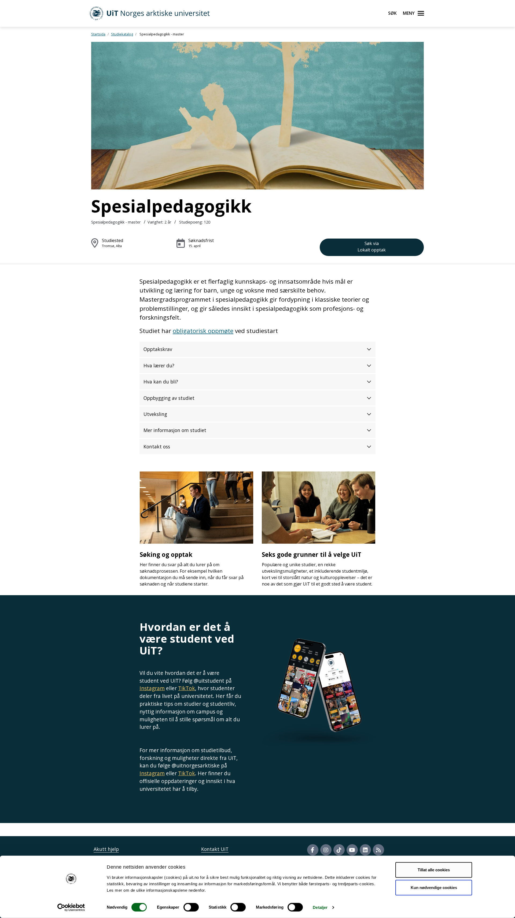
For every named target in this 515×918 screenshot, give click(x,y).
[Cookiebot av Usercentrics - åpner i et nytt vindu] (71, 908)
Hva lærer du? (159, 365)
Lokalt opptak (372, 246)
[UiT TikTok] (339, 849)
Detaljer (320, 907)
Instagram (152, 688)
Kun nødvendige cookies (434, 887)
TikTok (186, 688)
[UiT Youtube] (352, 849)
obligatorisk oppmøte (203, 331)
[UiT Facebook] (312, 849)
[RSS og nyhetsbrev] (378, 849)
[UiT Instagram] (326, 849)
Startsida (98, 34)
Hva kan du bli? (161, 381)
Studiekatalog (122, 34)
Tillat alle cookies (434, 870)
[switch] (191, 907)
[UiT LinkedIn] (365, 849)
